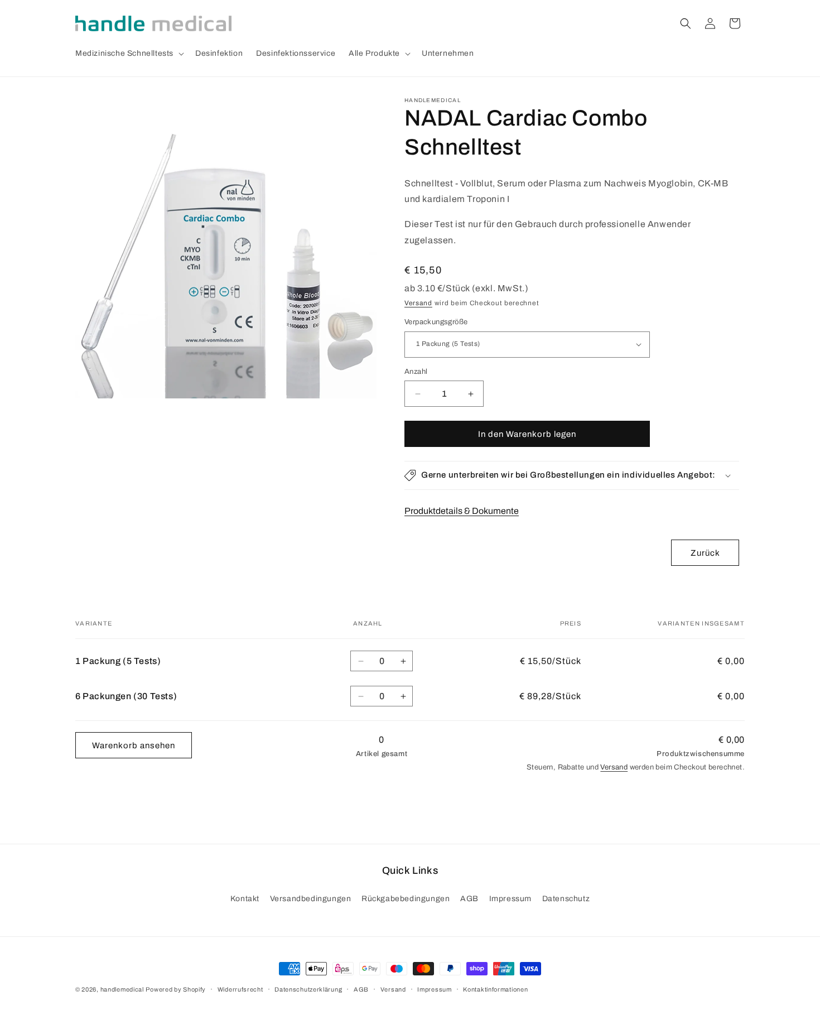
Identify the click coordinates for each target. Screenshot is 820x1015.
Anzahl (415, 372)
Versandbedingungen (310, 898)
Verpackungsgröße (435, 322)
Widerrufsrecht (240, 989)
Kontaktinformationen (495, 989)
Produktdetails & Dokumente (461, 511)
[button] (129, 53)
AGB (469, 898)
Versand (418, 303)
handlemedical (122, 989)
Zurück (705, 553)
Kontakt (244, 898)
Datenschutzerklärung (308, 989)
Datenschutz (566, 898)
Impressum (510, 898)
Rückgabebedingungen (405, 898)
